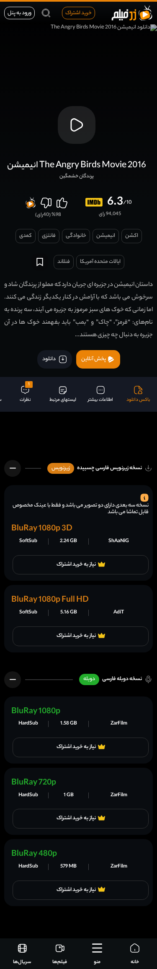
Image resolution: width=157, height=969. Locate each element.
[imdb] (94, 202)
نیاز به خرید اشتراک (76, 564)
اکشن (131, 235)
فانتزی (49, 235)
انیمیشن (105, 235)
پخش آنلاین (94, 359)
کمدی (25, 235)
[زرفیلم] (132, 12)
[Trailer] (76, 125)
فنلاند (63, 261)
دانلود (49, 359)
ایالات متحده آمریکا (100, 261)
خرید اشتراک (78, 13)
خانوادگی (76, 235)
